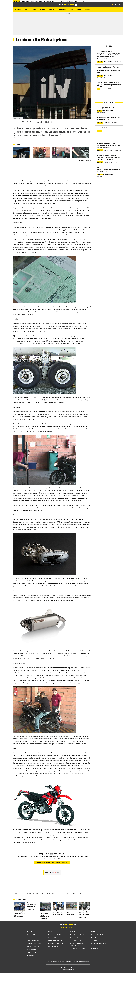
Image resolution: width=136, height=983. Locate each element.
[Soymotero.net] (68, 5)
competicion (100, 174)
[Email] (14, 130)
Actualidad (27, 893)
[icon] (112, 4)
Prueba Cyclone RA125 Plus (105, 108)
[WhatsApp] (14, 128)
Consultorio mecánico (48, 893)
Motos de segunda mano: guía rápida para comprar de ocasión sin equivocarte (84, 914)
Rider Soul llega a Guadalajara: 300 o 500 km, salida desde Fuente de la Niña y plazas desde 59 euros (109, 84)
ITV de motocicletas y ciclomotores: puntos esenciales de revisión (32, 906)
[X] (14, 138)
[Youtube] (74, 967)
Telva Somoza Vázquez (107, 110)
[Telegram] (14, 133)
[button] (120, 4)
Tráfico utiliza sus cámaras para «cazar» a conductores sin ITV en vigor (45, 915)
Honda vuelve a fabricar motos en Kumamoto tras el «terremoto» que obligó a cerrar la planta (108, 157)
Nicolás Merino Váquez (107, 131)
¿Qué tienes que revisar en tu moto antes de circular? (58, 912)
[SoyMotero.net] (17, 122)
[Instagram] (64, 967)
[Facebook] (14, 135)
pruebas (99, 110)
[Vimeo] (71, 967)
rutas (98, 89)
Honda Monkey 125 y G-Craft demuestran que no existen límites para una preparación (108, 145)
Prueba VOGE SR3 (102, 128)
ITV (19, 893)
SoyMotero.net (24, 122)
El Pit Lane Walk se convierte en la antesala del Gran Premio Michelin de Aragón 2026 (108, 169)
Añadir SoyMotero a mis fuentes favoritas (52, 863)
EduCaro (103, 88)
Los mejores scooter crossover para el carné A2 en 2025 (108, 118)
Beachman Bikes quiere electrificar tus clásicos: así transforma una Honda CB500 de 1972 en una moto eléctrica (108, 69)
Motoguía (36, 893)
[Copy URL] (14, 140)
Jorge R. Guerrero (108, 61)
